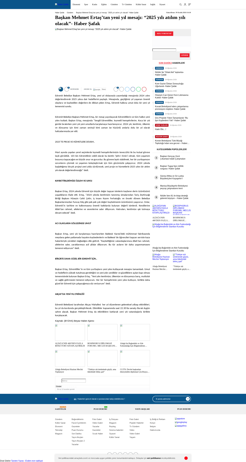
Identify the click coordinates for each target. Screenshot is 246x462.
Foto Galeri (97, 419)
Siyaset (162, 4)
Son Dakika (76, 434)
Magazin (58, 434)
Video (132, 430)
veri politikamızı (154, 458)
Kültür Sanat (141, 4)
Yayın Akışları (142, 409)
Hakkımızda (155, 430)
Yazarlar (75, 444)
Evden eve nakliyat (34, 461)
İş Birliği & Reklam (157, 419)
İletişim (153, 426)
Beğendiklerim (78, 419)
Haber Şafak (59, 13)
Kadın (94, 4)
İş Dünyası (113, 419)
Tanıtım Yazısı (17, 461)
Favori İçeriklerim (79, 423)
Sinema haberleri (116, 430)
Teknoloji (58, 430)
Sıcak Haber (97, 434)
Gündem (114, 4)
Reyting (112, 426)
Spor (86, 4)
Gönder (58, 386)
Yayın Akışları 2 (78, 441)
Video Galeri (97, 423)
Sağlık (152, 4)
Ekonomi (76, 4)
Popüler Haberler (137, 423)
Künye (152, 423)
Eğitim (104, 4)
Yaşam (132, 437)
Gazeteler (60, 408)
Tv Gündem (127, 4)
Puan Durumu (100, 408)
